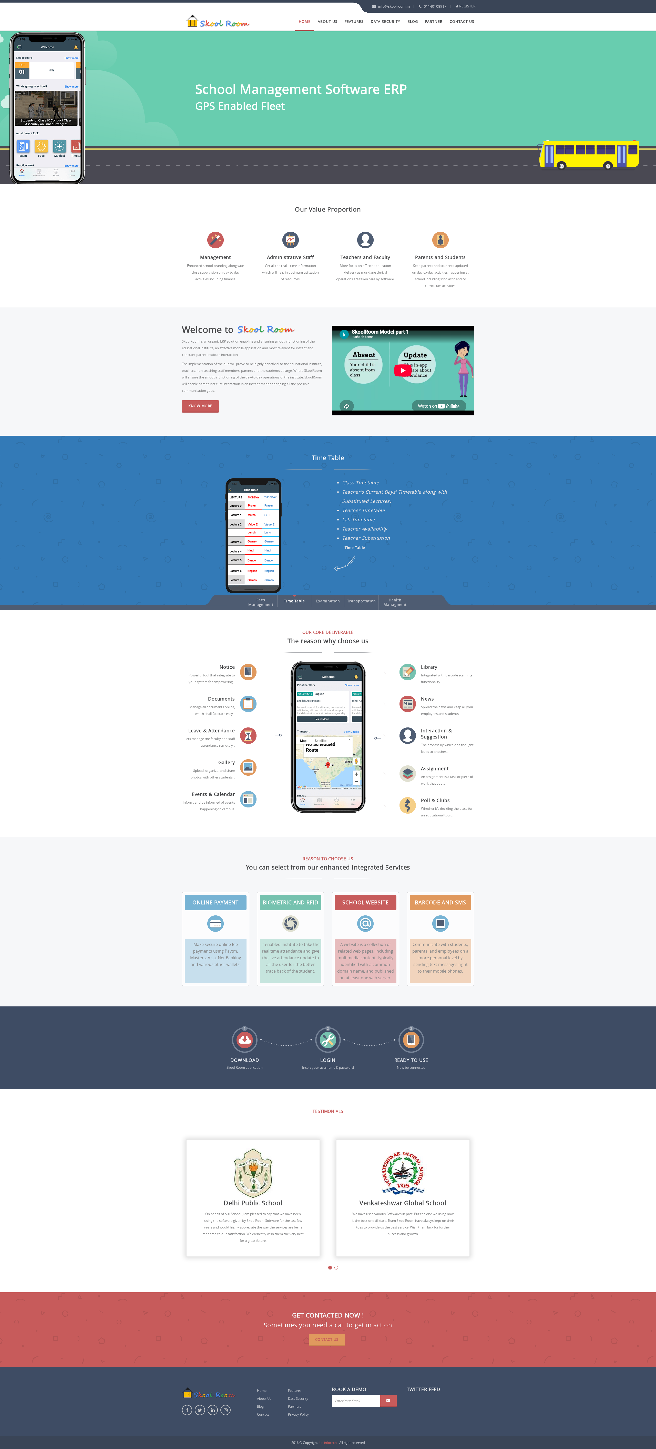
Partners (294, 1406)
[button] (388, 1401)
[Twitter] (200, 1410)
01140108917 (434, 6)
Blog (412, 21)
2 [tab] (336, 1268)
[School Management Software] (218, 19)
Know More (200, 405)
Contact (263, 1414)
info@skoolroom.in (393, 6)
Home (305, 21)
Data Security (385, 21)
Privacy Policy (298, 1414)
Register (467, 6)
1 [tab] (330, 1268)
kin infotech (328, 1442)
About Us (327, 21)
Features (354, 21)
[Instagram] (225, 1410)
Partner (434, 21)
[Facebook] (187, 1410)
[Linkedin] (213, 1410)
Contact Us (462, 21)
